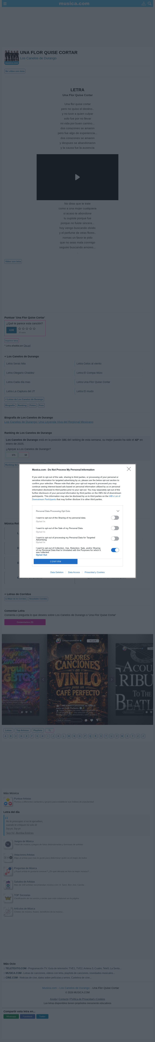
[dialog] (77, 521)
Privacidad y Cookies (95, 572)
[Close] (130, 470)
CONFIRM (55, 561)
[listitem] (77, 511)
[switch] (115, 518)
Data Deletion (56, 572)
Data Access (74, 572)
